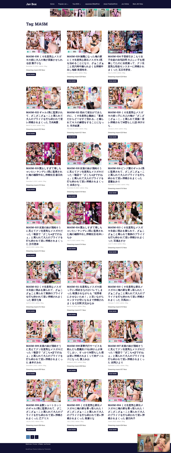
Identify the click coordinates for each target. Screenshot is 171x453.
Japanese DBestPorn (92, 4)
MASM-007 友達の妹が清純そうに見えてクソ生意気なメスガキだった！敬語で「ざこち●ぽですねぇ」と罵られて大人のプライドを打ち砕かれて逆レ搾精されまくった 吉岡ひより (126, 354)
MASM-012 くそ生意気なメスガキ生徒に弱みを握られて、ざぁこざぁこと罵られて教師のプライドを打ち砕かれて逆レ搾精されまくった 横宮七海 (44, 293)
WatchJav (29, 444)
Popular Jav (62, 4)
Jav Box (31, 4)
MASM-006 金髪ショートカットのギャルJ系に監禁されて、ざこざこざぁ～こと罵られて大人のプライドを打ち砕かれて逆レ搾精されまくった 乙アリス (44, 411)
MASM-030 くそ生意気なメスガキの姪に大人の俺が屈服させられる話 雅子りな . (44, 60)
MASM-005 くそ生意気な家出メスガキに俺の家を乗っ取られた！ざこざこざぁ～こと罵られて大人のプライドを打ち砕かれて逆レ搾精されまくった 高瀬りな (85, 411)
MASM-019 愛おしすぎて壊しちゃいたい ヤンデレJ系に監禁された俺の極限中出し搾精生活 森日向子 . (44, 173)
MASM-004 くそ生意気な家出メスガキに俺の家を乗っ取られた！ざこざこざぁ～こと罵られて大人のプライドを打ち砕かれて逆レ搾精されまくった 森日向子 (126, 411)
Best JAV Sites (138, 4)
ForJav (35, 444)
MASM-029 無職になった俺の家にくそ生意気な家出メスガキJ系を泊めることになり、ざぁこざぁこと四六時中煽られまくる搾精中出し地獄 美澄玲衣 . (85, 63)
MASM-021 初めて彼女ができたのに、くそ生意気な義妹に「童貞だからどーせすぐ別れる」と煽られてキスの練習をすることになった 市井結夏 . (85, 119)
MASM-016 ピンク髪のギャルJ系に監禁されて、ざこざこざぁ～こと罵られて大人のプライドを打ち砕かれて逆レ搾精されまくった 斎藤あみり (126, 175)
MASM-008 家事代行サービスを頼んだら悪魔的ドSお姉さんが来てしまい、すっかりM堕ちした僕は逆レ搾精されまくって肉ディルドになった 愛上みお (85, 352)
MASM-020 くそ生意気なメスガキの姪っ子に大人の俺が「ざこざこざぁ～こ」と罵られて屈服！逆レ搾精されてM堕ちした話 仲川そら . (126, 119)
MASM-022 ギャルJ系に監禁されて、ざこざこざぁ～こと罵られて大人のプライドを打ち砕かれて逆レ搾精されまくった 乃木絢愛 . (44, 117)
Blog (45, 66)
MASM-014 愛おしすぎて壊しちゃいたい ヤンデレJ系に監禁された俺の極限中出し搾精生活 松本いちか (85, 232)
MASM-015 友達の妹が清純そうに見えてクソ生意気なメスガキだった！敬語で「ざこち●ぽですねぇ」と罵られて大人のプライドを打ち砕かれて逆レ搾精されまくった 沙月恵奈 (44, 236)
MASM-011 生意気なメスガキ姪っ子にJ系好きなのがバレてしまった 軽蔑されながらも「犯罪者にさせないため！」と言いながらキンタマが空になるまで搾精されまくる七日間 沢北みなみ (85, 295)
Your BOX (76, 4)
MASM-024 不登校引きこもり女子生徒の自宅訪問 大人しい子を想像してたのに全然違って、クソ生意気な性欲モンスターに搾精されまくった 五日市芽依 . (126, 63)
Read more (31, 74)
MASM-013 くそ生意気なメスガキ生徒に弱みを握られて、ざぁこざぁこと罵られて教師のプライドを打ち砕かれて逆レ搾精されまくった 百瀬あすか (126, 234)
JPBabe (40, 444)
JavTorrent (47, 444)
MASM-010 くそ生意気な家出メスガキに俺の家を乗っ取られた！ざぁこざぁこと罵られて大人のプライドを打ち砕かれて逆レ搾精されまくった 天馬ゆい (126, 293)
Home (52, 4)
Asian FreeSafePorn (110, 4)
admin (41, 66)
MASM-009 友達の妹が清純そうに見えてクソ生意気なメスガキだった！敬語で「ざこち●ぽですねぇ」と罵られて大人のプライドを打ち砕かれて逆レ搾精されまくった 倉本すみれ (44, 354)
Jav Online (125, 4)
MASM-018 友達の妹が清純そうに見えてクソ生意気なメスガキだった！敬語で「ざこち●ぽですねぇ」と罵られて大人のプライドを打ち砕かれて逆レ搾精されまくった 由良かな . (85, 176)
